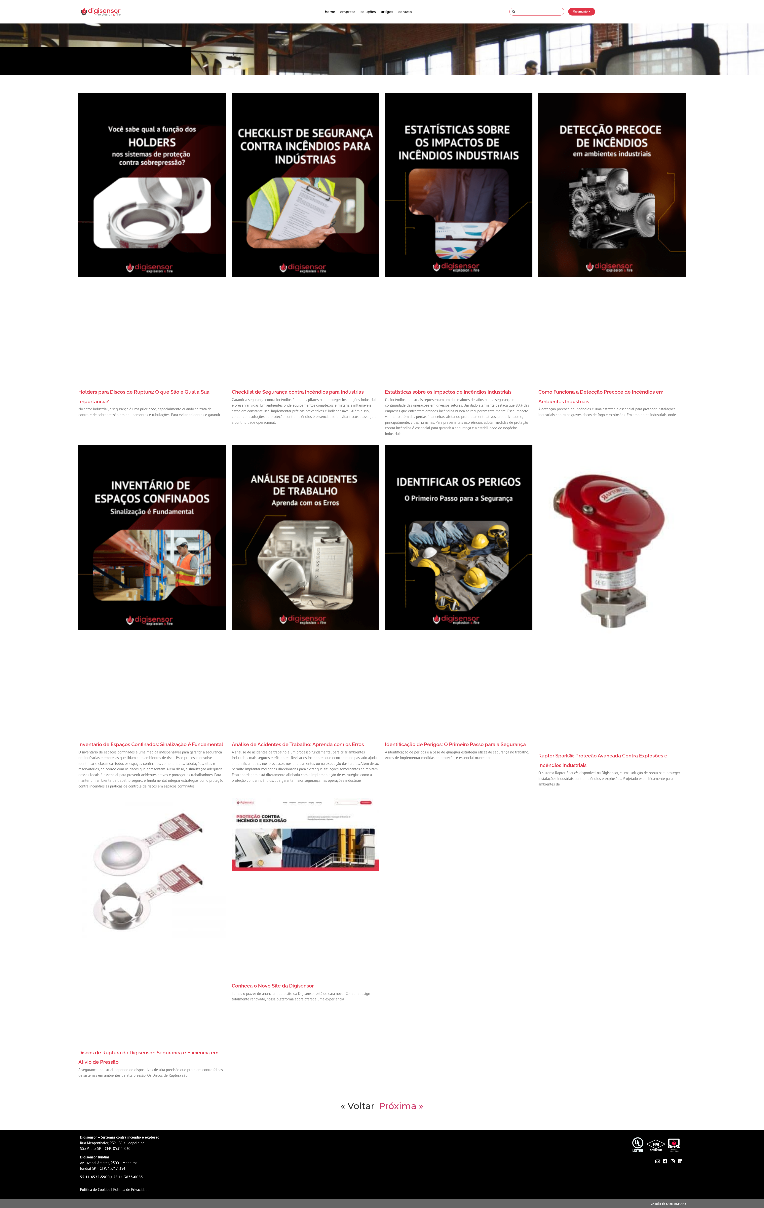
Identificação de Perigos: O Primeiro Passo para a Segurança (455, 744)
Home (330, 12)
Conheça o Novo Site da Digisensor (273, 986)
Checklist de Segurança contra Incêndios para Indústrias (298, 392)
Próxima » (401, 1105)
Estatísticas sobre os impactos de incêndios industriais (448, 392)
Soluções (368, 12)
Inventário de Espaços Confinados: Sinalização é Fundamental (150, 744)
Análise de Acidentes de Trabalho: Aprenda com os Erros (298, 744)
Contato (405, 12)
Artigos (387, 12)
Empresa (347, 12)
